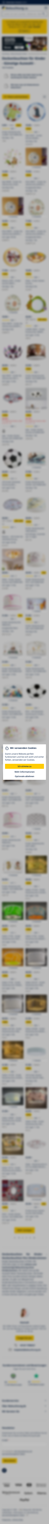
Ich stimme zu (24, 766)
